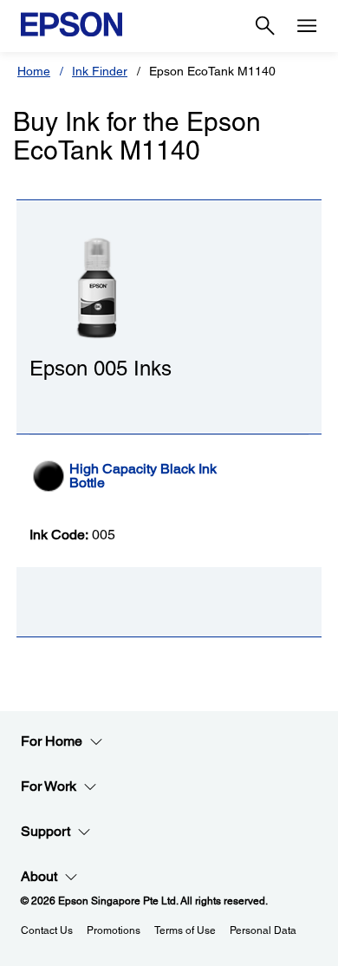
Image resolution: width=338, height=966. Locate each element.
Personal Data (263, 930)
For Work (48, 786)
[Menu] (307, 26)
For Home (51, 741)
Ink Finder (99, 71)
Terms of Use (185, 930)
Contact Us (47, 930)
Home (33, 71)
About (39, 876)
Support (45, 831)
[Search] (265, 26)
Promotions (113, 930)
